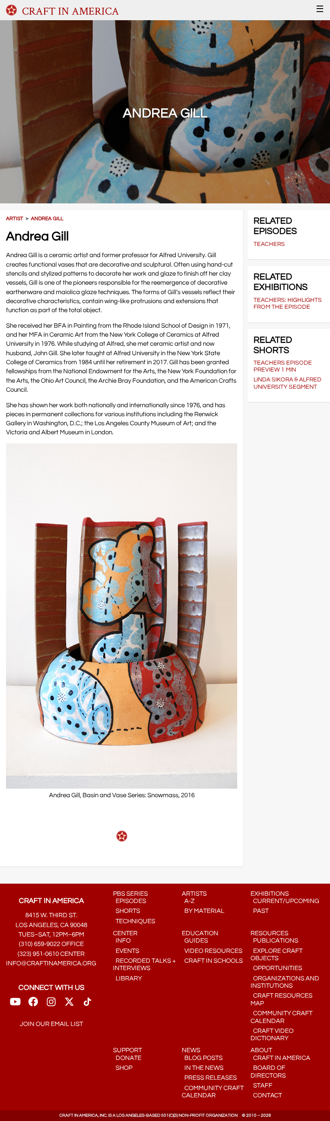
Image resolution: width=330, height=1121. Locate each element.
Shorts (126, 911)
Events (126, 951)
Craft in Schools (212, 961)
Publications (274, 940)
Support (127, 1050)
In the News (202, 1068)
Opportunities (276, 968)
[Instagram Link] (51, 1004)
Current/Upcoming (285, 901)
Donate (127, 1058)
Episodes (129, 901)
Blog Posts (202, 1058)
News (191, 1050)
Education (200, 933)
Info (122, 940)
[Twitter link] (69, 1004)
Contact (266, 1095)
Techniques (134, 921)
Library (127, 978)
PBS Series (130, 894)
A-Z (188, 901)
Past (260, 911)
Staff (261, 1085)
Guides (195, 940)
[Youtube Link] (15, 1004)
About (261, 1050)
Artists (194, 894)
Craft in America (280, 1058)
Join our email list (51, 1024)
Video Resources (212, 951)
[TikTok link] (87, 1004)
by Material (203, 911)
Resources (269, 933)
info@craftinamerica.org (51, 963)
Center (125, 933)
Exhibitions (270, 894)
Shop (122, 1068)
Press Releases (209, 1078)
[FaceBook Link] (33, 1004)
